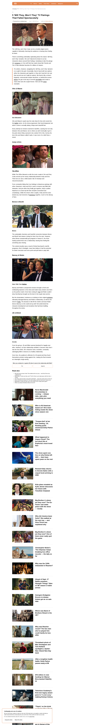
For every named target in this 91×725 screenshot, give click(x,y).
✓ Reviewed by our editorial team (19, 21)
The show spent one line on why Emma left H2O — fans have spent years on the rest (33, 378)
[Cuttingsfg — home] (15, 3)
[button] (77, 3)
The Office (15, 171)
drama (16, 79)
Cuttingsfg (14, 8)
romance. (17, 63)
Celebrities (53, 3)
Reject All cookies (18, 719)
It (21, 63)
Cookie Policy (32, 716)
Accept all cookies (8, 719)
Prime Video (46, 3)
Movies (35, 3)
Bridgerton (60, 3)
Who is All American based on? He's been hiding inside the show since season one (33, 380)
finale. (19, 301)
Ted (39, 292)
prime (45, 81)
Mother (24, 284)
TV (31, 3)
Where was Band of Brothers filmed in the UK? (25, 382)
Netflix (40, 3)
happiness (32, 195)
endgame (50, 297)
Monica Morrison (49, 21)
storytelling (39, 79)
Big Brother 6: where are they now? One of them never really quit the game (31, 381)
